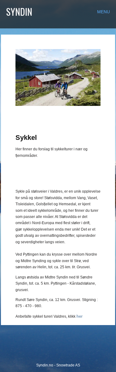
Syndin (19, 12)
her (79, 316)
